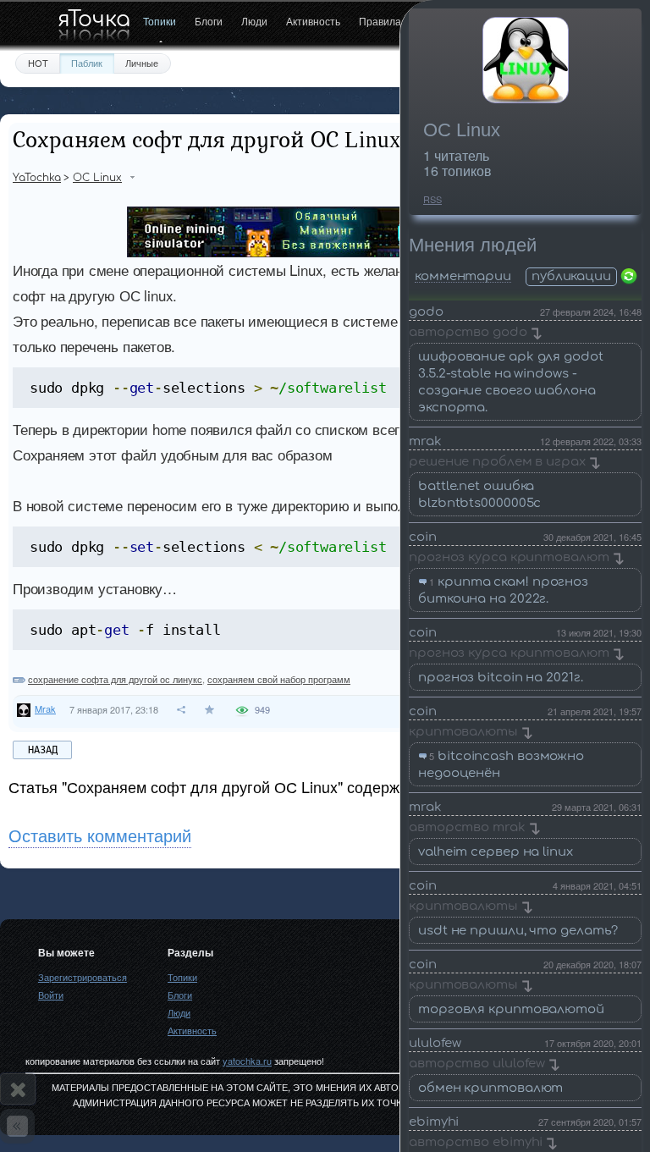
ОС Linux (461, 130)
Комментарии (463, 277)
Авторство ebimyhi (476, 1142)
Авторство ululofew (477, 1063)
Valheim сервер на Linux (495, 852)
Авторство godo (468, 332)
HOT (38, 62)
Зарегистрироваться (82, 977)
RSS (432, 199)
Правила (380, 21)
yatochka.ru (247, 1060)
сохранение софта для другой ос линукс (115, 679)
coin (423, 537)
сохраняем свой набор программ (278, 679)
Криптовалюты (463, 732)
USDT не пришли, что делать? (518, 930)
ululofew (435, 1043)
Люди (254, 21)
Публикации (571, 276)
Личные (141, 62)
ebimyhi (434, 1122)
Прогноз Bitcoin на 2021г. (500, 677)
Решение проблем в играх (497, 462)
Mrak (425, 441)
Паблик (86, 62)
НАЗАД (43, 750)
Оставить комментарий (99, 835)
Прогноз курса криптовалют (509, 557)
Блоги (209, 21)
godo (426, 312)
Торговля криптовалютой (511, 1009)
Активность (313, 21)
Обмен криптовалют (490, 1088)
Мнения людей (473, 245)
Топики (159, 21)
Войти (50, 994)
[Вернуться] (17, 1126)
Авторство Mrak (467, 827)
